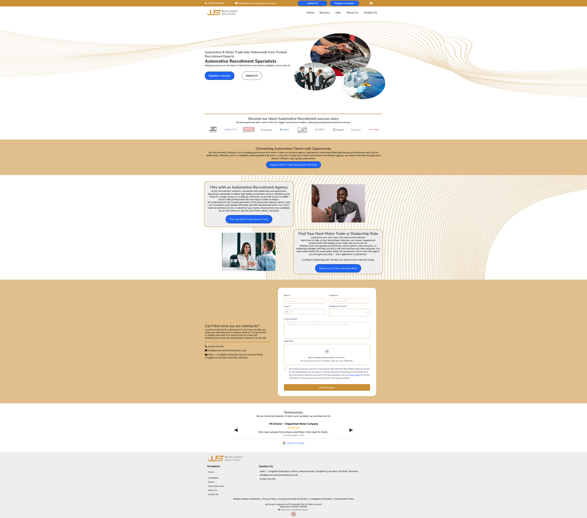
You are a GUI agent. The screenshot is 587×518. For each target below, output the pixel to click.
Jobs (338, 12)
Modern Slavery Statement (246, 498)
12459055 (303, 506)
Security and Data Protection (293, 498)
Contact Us (370, 12)
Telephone (333, 295)
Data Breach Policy (344, 498)
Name (287, 295)
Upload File (288, 341)
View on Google (296, 443)
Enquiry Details (290, 319)
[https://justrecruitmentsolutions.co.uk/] (222, 12)
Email (287, 306)
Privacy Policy (354, 375)
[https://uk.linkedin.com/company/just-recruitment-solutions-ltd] (372, 3)
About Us (352, 12)
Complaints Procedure (321, 498)
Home (310, 12)
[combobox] (349, 312)
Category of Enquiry (338, 306)
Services (324, 12)
